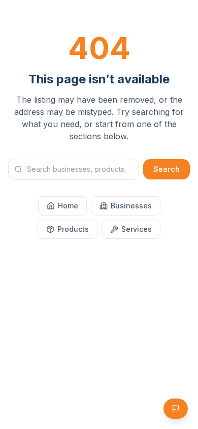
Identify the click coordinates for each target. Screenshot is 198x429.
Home (68, 205)
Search (166, 169)
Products (73, 229)
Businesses (131, 205)
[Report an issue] (175, 409)
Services (136, 229)
